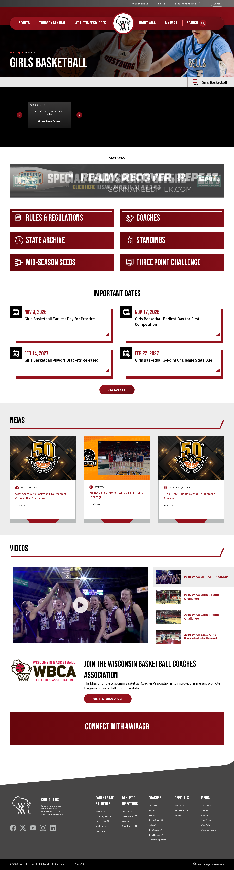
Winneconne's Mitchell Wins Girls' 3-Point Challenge (116, 494)
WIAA (186, 3)
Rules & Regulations (54, 218)
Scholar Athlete (102, 826)
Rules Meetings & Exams (157, 839)
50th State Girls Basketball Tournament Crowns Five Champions (40, 496)
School (128, 826)
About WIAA (147, 23)
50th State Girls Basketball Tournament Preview (189, 496)
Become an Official (182, 810)
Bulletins (204, 810)
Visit (106, 698)
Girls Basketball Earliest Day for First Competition (167, 321)
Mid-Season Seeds (51, 262)
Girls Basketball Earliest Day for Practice (59, 318)
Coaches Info (153, 810)
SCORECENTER (140, 3)
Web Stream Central (209, 830)
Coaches (148, 218)
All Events (117, 389)
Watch (162, 3)
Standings (150, 240)
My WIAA (171, 23)
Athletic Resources (90, 23)
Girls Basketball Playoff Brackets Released (61, 360)
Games (128, 816)
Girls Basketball (214, 82)
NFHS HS (154, 835)
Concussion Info (154, 815)
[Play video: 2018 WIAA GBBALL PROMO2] (80, 605)
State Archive (45, 240)
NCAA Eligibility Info (104, 816)
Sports (24, 23)
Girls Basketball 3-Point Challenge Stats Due (173, 360)
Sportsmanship (101, 831)
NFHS (101, 821)
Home (13, 52)
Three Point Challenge (168, 262)
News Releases (206, 820)
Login (217, 3)
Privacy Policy (80, 864)
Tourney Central (52, 23)
